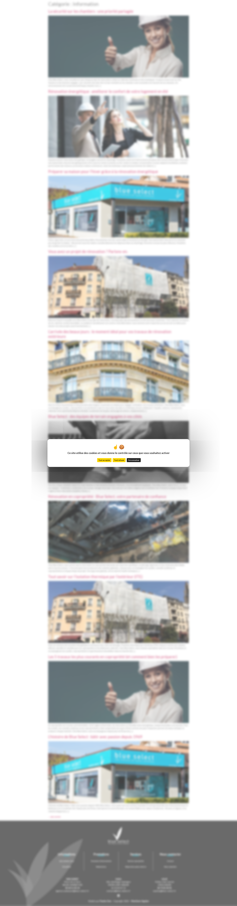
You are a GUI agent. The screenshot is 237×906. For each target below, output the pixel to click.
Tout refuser (119, 460)
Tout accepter (104, 460)
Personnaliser (133, 460)
